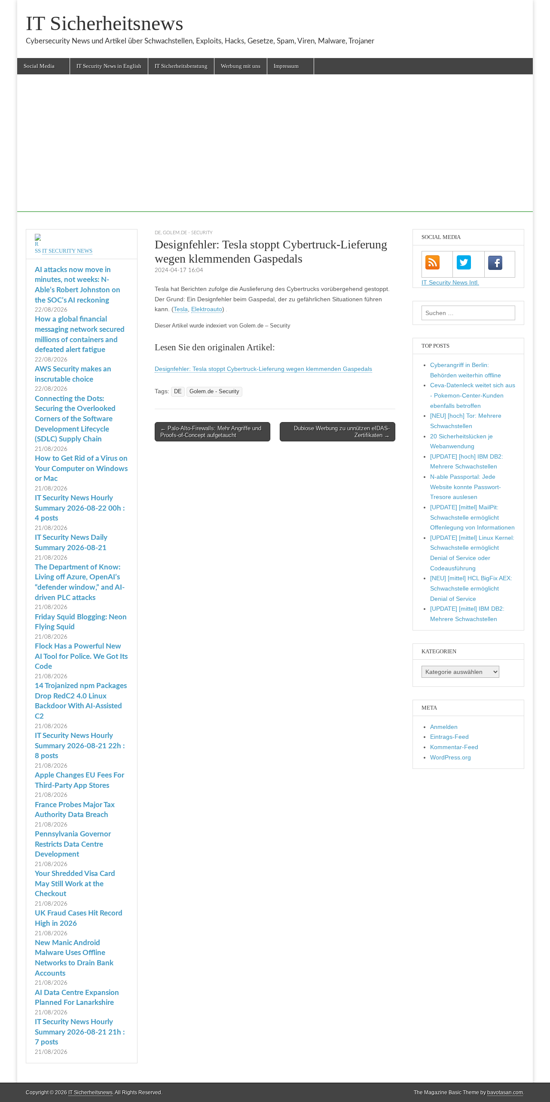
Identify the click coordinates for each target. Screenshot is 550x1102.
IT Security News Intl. (450, 282)
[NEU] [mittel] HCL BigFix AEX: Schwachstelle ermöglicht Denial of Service (471, 588)
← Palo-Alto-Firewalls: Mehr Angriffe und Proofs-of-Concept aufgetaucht (210, 431)
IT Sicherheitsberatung (181, 66)
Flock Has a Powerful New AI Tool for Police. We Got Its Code (81, 656)
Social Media (39, 66)
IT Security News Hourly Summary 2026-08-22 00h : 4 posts (80, 508)
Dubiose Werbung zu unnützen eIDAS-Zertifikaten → (342, 431)
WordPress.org (450, 757)
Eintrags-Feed (449, 736)
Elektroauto (206, 309)
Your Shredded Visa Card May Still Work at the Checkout (75, 883)
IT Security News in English (108, 66)
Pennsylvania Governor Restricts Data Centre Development (73, 844)
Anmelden (444, 726)
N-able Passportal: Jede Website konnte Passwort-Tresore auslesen (465, 486)
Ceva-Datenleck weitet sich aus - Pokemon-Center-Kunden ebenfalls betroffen (472, 395)
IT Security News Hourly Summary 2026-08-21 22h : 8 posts (80, 745)
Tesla (181, 309)
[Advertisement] (275, 152)
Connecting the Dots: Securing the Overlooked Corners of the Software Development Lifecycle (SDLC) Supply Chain (75, 419)
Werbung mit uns (240, 66)
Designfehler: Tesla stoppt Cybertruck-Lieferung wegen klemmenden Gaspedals (263, 368)
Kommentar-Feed (454, 747)
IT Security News (67, 251)
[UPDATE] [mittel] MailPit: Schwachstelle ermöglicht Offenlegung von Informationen (472, 517)
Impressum (286, 66)
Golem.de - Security (188, 232)
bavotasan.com (505, 1093)
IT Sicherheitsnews (104, 23)
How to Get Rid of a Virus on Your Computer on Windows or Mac (81, 468)
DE (158, 232)
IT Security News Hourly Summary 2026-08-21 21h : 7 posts (80, 1032)
